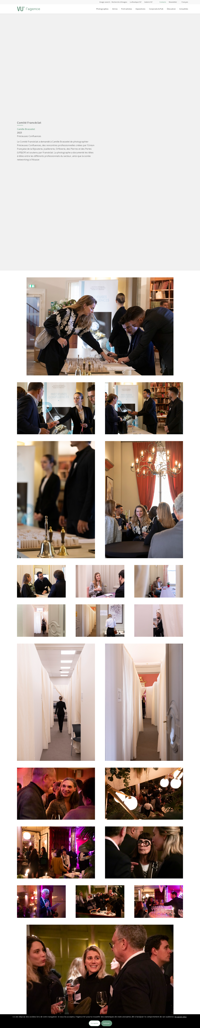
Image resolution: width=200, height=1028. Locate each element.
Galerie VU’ (148, 2)
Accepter (94, 1023)
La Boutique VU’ (135, 2)
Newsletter (173, 2)
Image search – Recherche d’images (113, 2)
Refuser (106, 1023)
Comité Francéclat (29, 122)
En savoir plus (180, 1017)
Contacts (162, 2)
